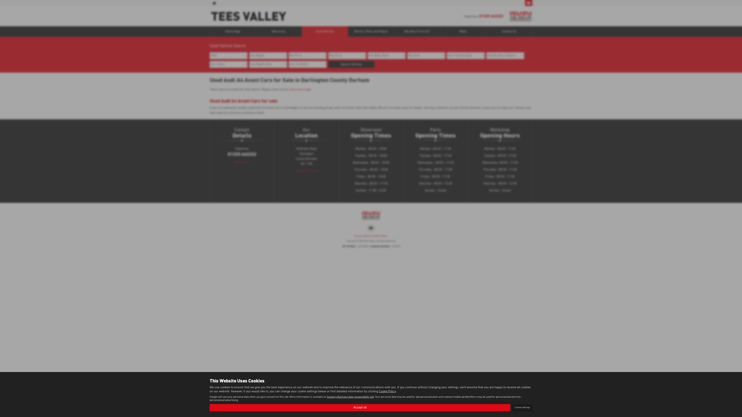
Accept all (360, 407)
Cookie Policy (387, 391)
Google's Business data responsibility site (350, 397)
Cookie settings (522, 407)
